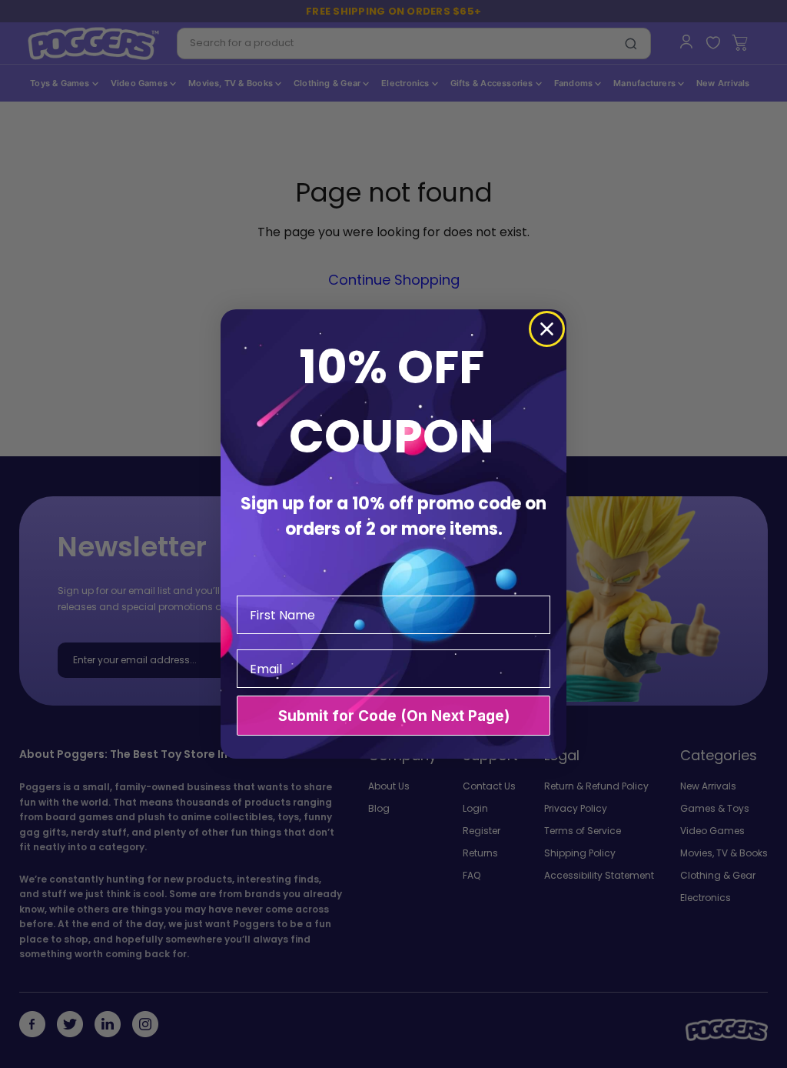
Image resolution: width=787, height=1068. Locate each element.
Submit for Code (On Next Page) (394, 716)
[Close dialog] (546, 328)
